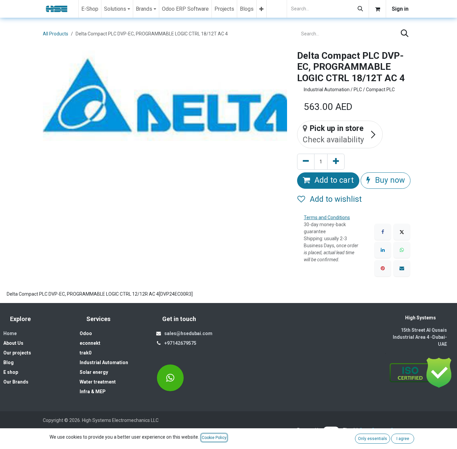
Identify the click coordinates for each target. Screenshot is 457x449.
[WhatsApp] (402, 250)
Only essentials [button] (372, 438)
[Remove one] (305, 162)
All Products (55, 33)
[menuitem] (90, 9)
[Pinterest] (383, 268)
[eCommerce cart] (377, 9)
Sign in (400, 9)
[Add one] (336, 162)
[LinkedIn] (383, 250)
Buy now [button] (389, 180)
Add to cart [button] (333, 180)
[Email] (402, 268)
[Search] (360, 9)
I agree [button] (402, 438)
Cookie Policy (214, 437)
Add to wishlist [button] (335, 199)
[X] (402, 232)
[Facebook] (383, 232)
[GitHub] (170, 377)
